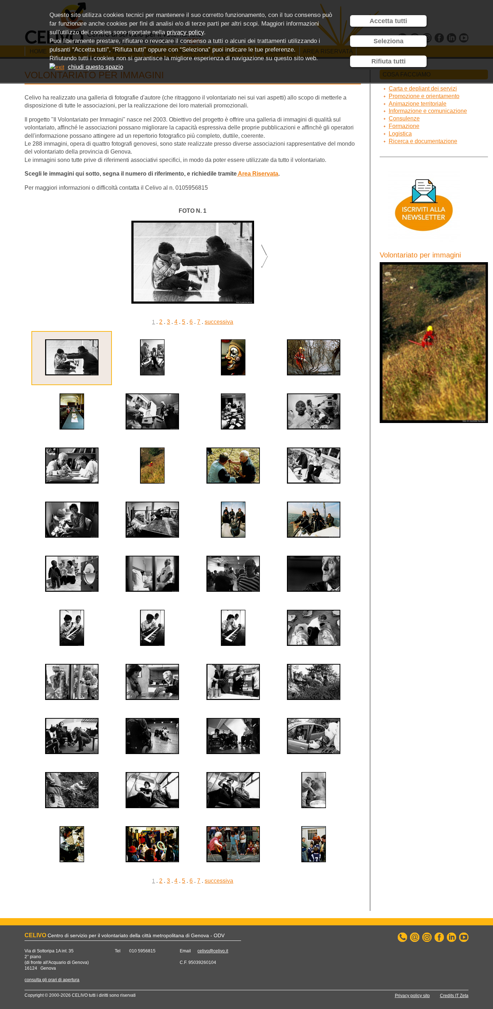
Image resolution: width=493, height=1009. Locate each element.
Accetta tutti (388, 21)
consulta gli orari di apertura (52, 979)
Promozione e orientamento (424, 96)
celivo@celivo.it (212, 950)
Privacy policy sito (412, 995)
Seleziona (388, 41)
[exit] (56, 67)
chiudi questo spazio (95, 66)
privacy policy (185, 32)
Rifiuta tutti (388, 61)
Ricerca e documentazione (423, 141)
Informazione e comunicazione (428, 111)
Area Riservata (257, 174)
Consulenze (404, 118)
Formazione (404, 126)
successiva (219, 322)
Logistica (400, 134)
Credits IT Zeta (454, 995)
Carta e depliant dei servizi (423, 88)
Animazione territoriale (417, 104)
